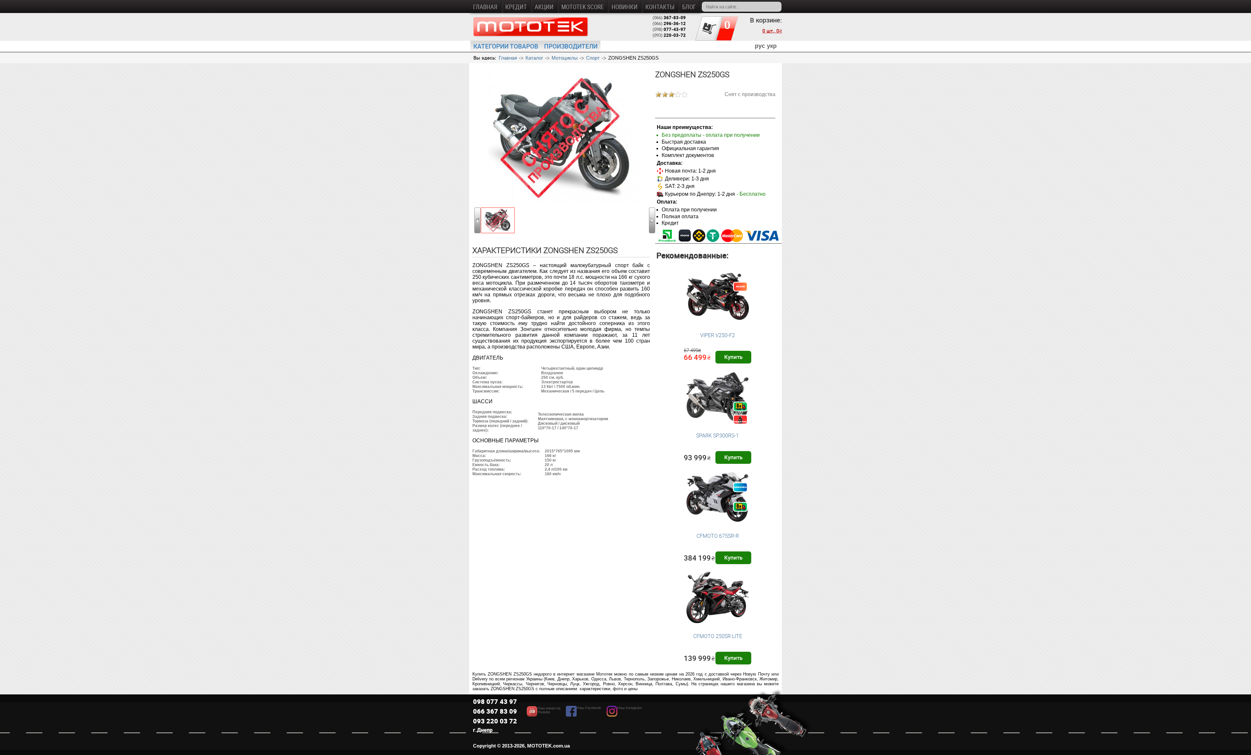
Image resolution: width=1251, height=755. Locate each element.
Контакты (659, 7)
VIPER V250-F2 (717, 335)
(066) (669, 18)
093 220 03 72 (495, 721)
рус (760, 46)
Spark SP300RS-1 (717, 435)
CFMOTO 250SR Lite (717, 636)
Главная (485, 7)
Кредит (516, 7)
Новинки (624, 7)
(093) (669, 35)
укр (772, 46)
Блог (689, 7)
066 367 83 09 (495, 711)
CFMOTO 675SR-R (718, 535)
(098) (669, 29)
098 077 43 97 (495, 701)
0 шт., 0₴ (772, 30)
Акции (544, 7)
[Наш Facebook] (583, 715)
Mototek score (582, 7)
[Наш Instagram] (624, 715)
